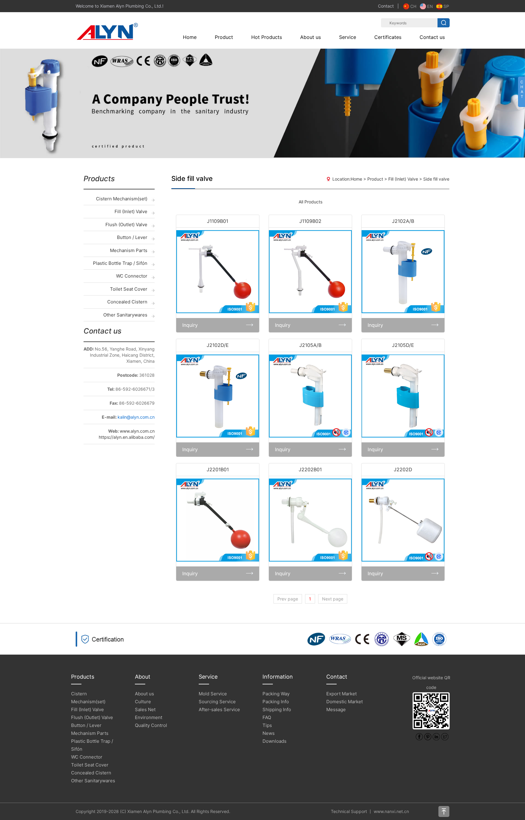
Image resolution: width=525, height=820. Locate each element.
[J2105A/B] (310, 396)
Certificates (387, 37)
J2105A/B (310, 345)
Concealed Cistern (127, 302)
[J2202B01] (310, 520)
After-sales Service (219, 709)
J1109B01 (217, 221)
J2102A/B (403, 221)
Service (347, 37)
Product (224, 37)
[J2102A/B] (403, 271)
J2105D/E (403, 345)
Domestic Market (344, 701)
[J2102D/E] (217, 396)
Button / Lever (132, 237)
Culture (143, 701)
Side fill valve (436, 179)
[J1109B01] (217, 271)
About (142, 676)
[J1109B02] (310, 271)
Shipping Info (276, 709)
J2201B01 (218, 469)
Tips (267, 725)
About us (310, 37)
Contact (386, 6)
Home (190, 37)
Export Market (341, 694)
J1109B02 (310, 221)
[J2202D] (403, 520)
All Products (310, 201)
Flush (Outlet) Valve (126, 224)
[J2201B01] (217, 520)
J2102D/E (218, 345)
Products (82, 676)
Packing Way (276, 694)
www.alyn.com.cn (137, 431)
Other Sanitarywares (125, 315)
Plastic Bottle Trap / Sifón (120, 263)
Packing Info (275, 701)
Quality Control (151, 725)
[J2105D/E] (403, 396)
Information (277, 676)
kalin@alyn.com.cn (136, 417)
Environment (148, 717)
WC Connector (131, 276)
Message (336, 709)
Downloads (274, 741)
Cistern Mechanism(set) (121, 199)
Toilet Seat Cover (128, 289)
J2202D (403, 469)
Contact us (432, 37)
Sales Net (145, 709)
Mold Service (213, 694)
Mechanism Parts (128, 250)
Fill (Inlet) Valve (131, 211)
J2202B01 (310, 469)
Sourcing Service (217, 701)
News (268, 733)
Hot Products (266, 37)
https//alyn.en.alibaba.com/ (127, 437)
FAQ (266, 717)
